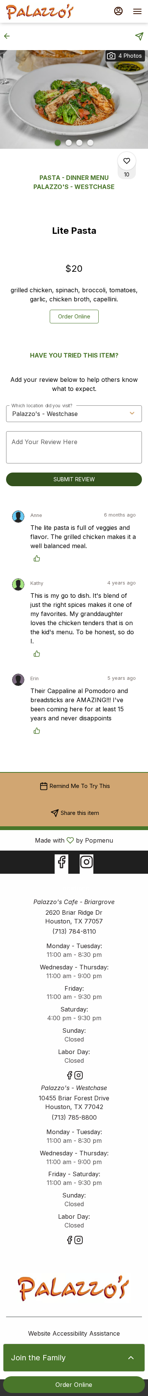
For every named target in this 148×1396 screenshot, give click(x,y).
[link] (74, 316)
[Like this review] (38, 558)
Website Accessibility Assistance (74, 1333)
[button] (9, 36)
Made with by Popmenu (59, 840)
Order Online (73, 1384)
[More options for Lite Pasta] (127, 161)
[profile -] (118, 11)
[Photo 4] (90, 143)
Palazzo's (74, 1288)
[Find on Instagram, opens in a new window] (86, 864)
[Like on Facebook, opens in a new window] (61, 864)
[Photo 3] (79, 143)
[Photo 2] (69, 143)
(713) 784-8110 (74, 931)
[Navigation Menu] (137, 11)
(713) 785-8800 (74, 1117)
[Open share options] (139, 36)
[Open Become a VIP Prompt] (131, 1358)
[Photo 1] (58, 143)
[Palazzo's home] (40, 11)
